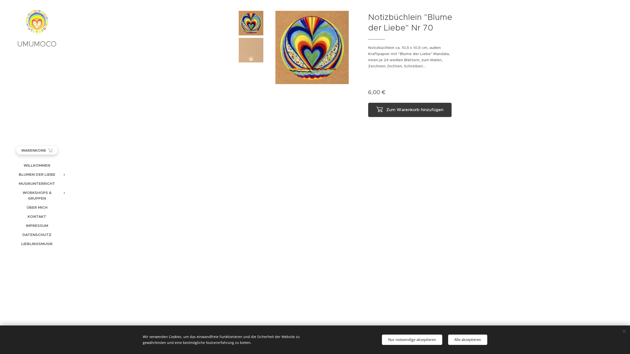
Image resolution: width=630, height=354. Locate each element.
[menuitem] (36, 165)
